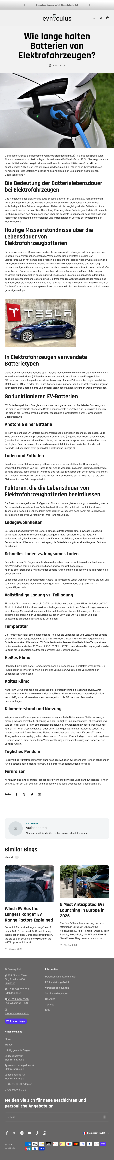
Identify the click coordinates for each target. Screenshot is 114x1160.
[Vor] (89, 5)
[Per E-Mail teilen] (39, 794)
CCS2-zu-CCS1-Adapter (18, 1083)
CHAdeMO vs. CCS (15, 1089)
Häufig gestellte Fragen (17, 1050)
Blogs (8, 1039)
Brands (8, 1044)
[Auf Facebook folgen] (7, 1133)
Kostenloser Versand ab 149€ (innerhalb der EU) (57, 5)
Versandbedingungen (57, 987)
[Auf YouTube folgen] (29, 1133)
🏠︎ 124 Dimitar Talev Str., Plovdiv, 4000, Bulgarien (16, 979)
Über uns (50, 998)
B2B (47, 1010)
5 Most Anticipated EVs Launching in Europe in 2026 (82, 910)
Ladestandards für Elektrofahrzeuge (15, 1076)
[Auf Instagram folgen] (22, 1133)
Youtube (49, 1004)
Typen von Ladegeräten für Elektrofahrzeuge (20, 1067)
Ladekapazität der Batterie (53, 689)
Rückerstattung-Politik (57, 982)
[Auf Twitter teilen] (24, 794)
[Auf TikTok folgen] (37, 1133)
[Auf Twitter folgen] (14, 1133)
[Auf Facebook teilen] (16, 794)
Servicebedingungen (56, 993)
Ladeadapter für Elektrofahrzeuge (14, 1057)
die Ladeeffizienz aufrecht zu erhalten (34, 649)
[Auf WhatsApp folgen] (45, 1133)
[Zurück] (24, 5)
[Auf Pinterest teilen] (32, 794)
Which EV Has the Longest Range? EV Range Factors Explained (29, 914)
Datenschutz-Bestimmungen (60, 976)
